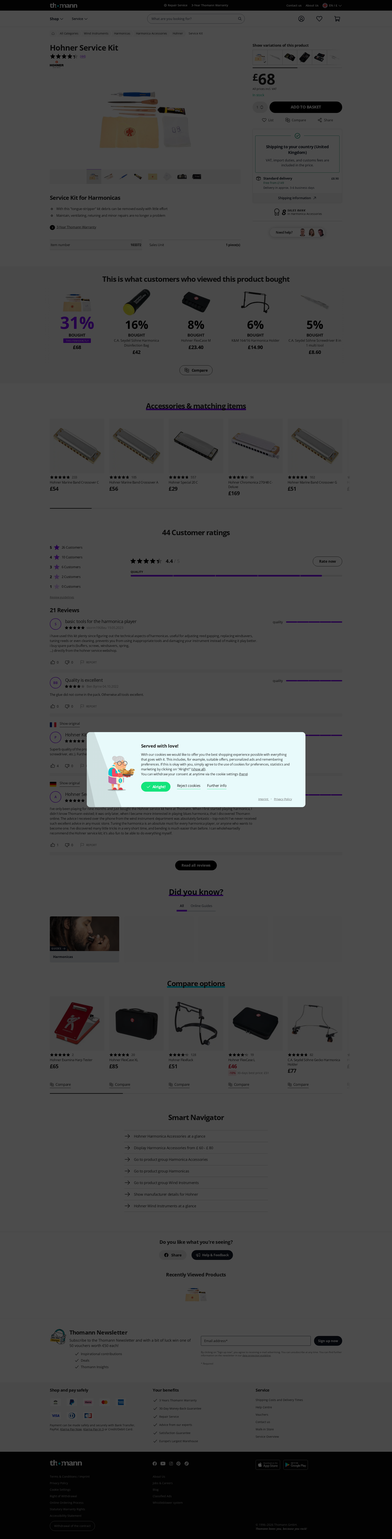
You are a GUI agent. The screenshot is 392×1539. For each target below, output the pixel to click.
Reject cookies (189, 785)
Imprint (263, 799)
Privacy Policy (283, 799)
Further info (216, 785)
